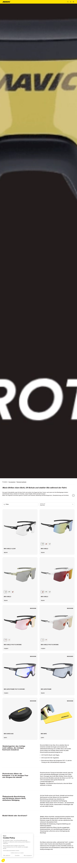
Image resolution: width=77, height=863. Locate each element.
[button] (3, 860)
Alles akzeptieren (28, 855)
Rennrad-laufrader (21, 482)
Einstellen (17, 855)
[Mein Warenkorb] (70, 2)
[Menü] (73, 2)
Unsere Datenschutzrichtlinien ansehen (11, 850)
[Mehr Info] (73, 495)
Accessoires (12, 482)
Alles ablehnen (6, 855)
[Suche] (68, 2)
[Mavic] (6, 1)
